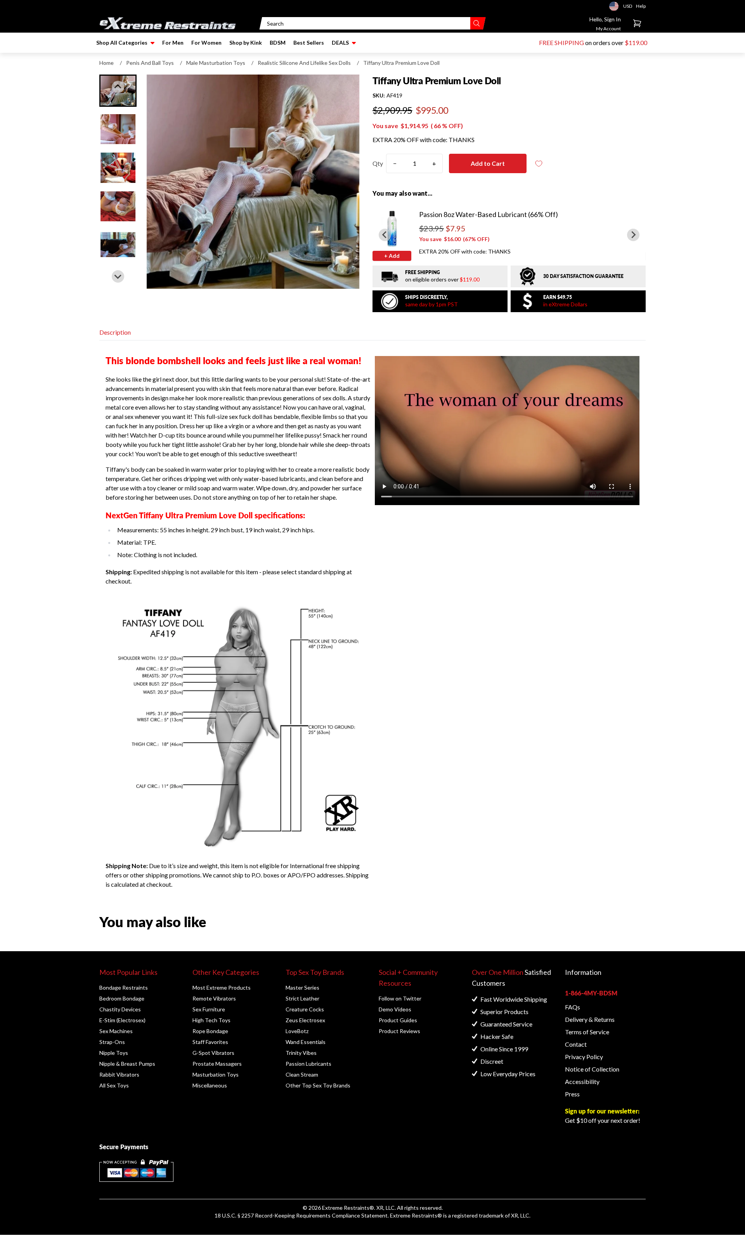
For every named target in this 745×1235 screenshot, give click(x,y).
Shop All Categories (121, 42)
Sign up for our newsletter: (602, 1111)
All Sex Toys (114, 1085)
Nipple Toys (113, 1052)
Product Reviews (399, 1031)
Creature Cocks (305, 1009)
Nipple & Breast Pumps (127, 1063)
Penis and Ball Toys (150, 62)
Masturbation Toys (215, 1074)
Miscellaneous (209, 1085)
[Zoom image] (253, 182)
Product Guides (398, 1020)
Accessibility (582, 1081)
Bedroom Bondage (121, 998)
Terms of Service (587, 1031)
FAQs (572, 1007)
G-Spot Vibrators (213, 1052)
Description (115, 332)
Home (106, 62)
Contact (576, 1044)
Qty (377, 163)
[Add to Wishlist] (538, 164)
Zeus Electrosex (305, 1020)
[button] (118, 129)
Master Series (302, 987)
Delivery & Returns (590, 1019)
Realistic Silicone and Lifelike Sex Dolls (304, 62)
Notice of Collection (592, 1069)
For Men (173, 42)
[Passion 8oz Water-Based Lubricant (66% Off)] (391, 228)
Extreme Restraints (345, 1207)
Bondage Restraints (123, 987)
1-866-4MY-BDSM (591, 993)
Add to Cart (488, 163)
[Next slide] (118, 276)
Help (641, 6)
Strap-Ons (112, 1042)
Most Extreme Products (221, 987)
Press (572, 1094)
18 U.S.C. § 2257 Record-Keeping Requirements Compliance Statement (301, 1215)
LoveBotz (297, 1031)
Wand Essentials (306, 1042)
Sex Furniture (208, 1009)
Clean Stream (302, 1074)
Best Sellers (308, 42)
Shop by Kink (245, 42)
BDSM (278, 42)
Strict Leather (302, 998)
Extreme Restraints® (416, 1215)
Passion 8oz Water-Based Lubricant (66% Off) (488, 214)
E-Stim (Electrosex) (122, 1020)
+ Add (392, 255)
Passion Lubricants (308, 1063)
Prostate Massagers (217, 1063)
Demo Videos (395, 1009)
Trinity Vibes (301, 1052)
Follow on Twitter (400, 998)
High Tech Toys (211, 1020)
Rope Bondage (210, 1031)
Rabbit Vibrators (119, 1074)
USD (616, 6)
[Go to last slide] (118, 87)
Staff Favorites (210, 1042)
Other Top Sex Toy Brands (318, 1085)
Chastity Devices (120, 1009)
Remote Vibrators (214, 998)
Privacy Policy (584, 1056)
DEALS (340, 42)
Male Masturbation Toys (215, 62)
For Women (206, 42)
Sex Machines (116, 1031)
